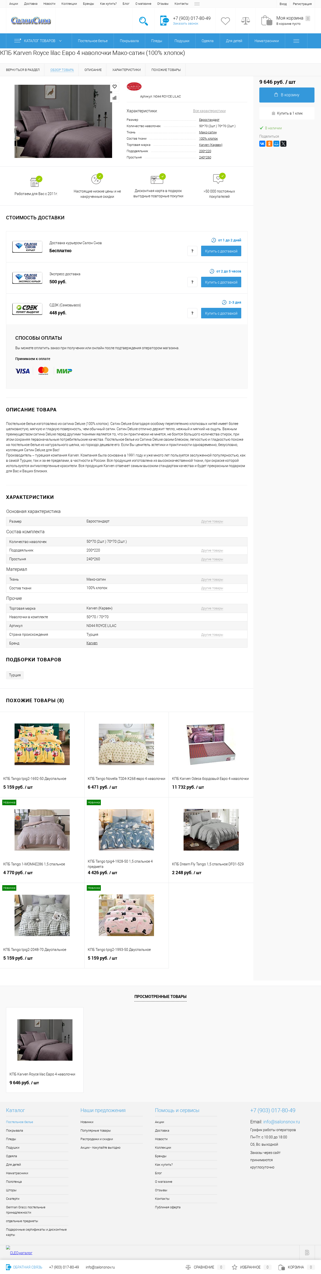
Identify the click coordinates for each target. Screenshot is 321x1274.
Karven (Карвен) (210, 145)
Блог (126, 4)
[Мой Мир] (276, 144)
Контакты (181, 4)
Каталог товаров (40, 41)
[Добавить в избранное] (114, 86)
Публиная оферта (168, 1207)
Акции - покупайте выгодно (100, 1147)
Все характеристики (209, 111)
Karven (92, 643)
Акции (13, 4)
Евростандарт (209, 120)
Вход (283, 4)
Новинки (87, 1122)
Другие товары (212, 521)
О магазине (143, 4)
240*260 (205, 157)
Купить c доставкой (221, 251)
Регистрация (302, 4)
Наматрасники (17, 1173)
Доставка (30, 4)
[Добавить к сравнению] (114, 97)
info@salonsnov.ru (281, 1121)
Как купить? (108, 4)
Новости (49, 4)
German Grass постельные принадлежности (25, 1209)
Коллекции (69, 4)
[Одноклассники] (269, 144)
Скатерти (12, 1199)
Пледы (11, 1139)
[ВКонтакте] (262, 144)
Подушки (12, 1147)
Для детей (13, 1164)
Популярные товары (96, 1130)
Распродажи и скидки (97, 1139)
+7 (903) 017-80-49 (64, 1267)
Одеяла (11, 1156)
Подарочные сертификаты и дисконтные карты (36, 1232)
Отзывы (163, 4)
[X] (283, 144)
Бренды (88, 4)
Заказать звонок (185, 23)
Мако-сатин (208, 132)
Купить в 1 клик (290, 113)
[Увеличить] (63, 121)
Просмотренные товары (160, 996)
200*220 (205, 151)
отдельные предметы (22, 1221)
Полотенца (14, 1182)
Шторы (11, 1190)
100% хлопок (208, 138)
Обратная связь (27, 1267)
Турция (15, 675)
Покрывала (14, 1130)
